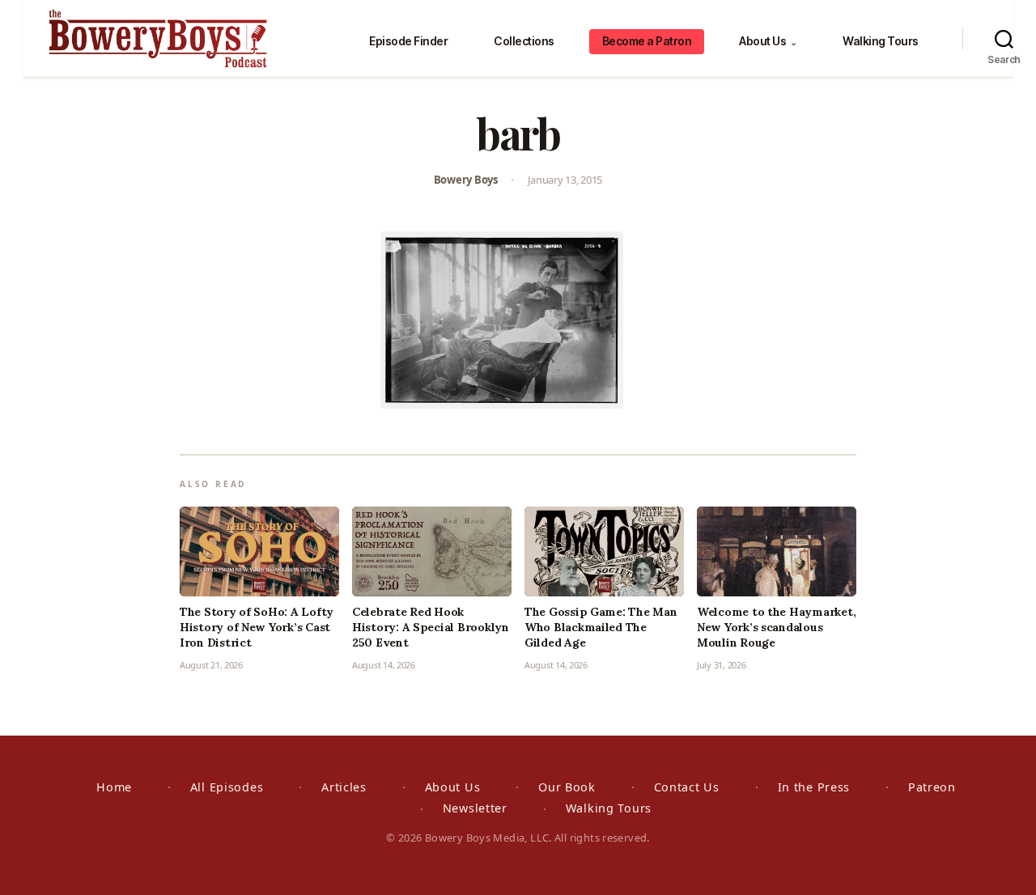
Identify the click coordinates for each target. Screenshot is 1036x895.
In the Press (814, 787)
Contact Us (687, 787)
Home (114, 787)
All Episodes (227, 787)
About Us (767, 41)
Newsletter (475, 808)
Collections (524, 41)
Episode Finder (408, 41)
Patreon (932, 787)
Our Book (567, 787)
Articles (344, 787)
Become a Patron (647, 41)
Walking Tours (881, 41)
